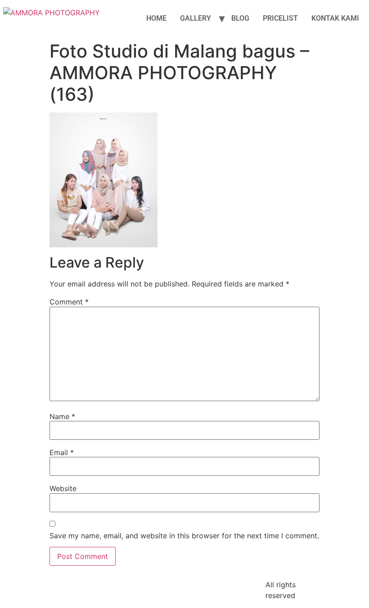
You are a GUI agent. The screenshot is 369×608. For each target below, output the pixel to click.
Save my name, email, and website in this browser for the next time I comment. (184, 535)
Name (62, 416)
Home (156, 18)
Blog (240, 18)
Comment (69, 301)
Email (62, 452)
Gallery (195, 18)
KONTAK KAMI (335, 18)
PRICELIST (280, 18)
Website (63, 488)
